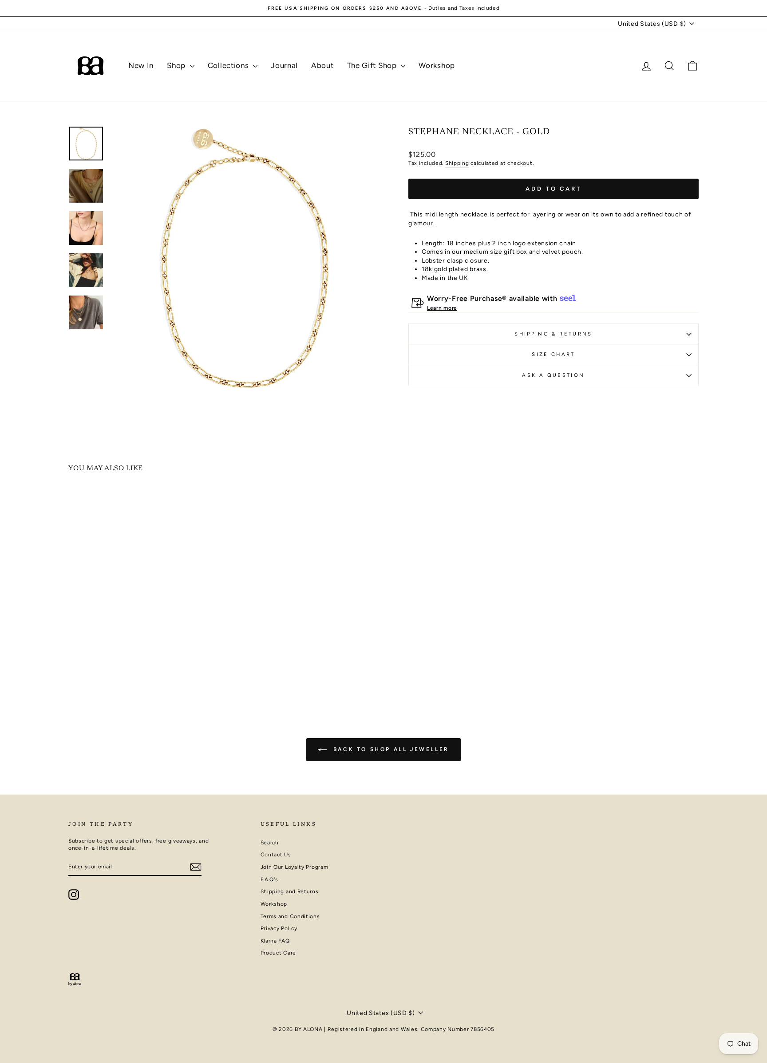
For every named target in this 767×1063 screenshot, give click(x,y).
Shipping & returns (553, 334)
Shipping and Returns (290, 891)
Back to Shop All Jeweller (389, 749)
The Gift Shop (373, 65)
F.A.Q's (269, 879)
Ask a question (553, 375)
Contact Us (276, 854)
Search (270, 842)
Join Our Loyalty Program (294, 867)
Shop (177, 65)
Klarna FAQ (275, 941)
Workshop (437, 65)
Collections (229, 65)
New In (141, 65)
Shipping (457, 163)
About (322, 65)
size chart (553, 354)
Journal (284, 65)
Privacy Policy (279, 928)
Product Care (278, 953)
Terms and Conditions (290, 916)
